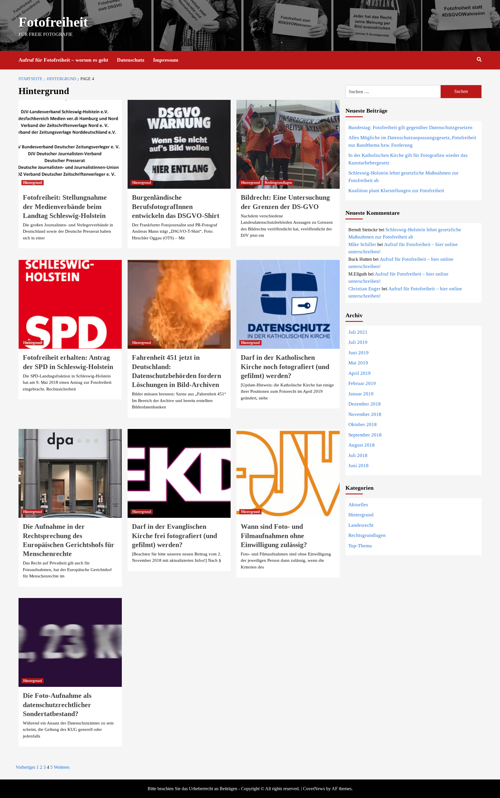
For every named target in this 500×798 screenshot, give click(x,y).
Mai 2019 (358, 363)
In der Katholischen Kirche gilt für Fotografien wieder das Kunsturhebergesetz (408, 159)
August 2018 (361, 445)
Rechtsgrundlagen (278, 183)
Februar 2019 (362, 383)
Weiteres (61, 767)
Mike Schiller (362, 244)
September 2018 (365, 435)
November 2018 (364, 414)
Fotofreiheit (53, 22)
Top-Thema (360, 545)
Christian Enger (364, 288)
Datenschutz (130, 60)
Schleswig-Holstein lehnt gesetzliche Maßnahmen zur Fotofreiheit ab (403, 176)
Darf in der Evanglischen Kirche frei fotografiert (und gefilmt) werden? (174, 535)
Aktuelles (358, 504)
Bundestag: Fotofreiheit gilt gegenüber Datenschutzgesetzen (410, 127)
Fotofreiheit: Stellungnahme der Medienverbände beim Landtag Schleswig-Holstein (65, 206)
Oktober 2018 (362, 424)
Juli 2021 (357, 332)
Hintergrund (32, 183)
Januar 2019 (361, 394)
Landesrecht (361, 525)
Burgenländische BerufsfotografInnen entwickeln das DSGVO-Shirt (175, 206)
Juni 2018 (358, 465)
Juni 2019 (358, 352)
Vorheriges (25, 767)
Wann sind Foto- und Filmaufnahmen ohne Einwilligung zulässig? (274, 535)
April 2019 (359, 373)
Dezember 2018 (364, 404)
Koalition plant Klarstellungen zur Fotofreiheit (396, 190)
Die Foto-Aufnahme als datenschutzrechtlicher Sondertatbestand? (57, 704)
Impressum (165, 60)
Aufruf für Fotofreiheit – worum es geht (63, 60)
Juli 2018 (357, 455)
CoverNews (314, 788)
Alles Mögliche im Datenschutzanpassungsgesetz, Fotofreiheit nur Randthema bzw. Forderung (412, 141)
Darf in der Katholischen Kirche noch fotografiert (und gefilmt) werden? (285, 366)
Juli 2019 (357, 342)
